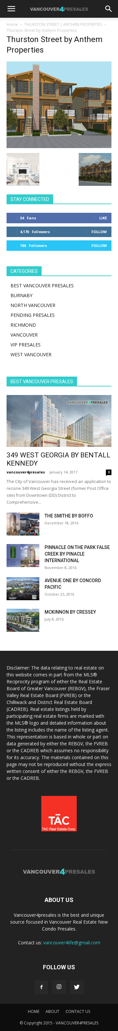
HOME (33, 1011)
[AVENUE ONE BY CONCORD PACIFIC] (23, 588)
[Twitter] (76, 987)
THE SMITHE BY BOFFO (69, 515)
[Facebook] (41, 987)
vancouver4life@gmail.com (71, 942)
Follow (99, 231)
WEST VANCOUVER (30, 354)
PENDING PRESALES (32, 315)
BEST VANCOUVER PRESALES (42, 285)
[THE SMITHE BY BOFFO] (23, 524)
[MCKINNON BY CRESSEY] (23, 620)
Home (12, 24)
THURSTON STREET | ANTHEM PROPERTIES (63, 24)
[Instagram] (59, 987)
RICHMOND (23, 325)
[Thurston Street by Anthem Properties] (59, 146)
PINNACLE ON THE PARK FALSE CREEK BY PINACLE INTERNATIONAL (77, 554)
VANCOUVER (24, 335)
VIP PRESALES (25, 344)
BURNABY (21, 295)
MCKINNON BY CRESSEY (70, 612)
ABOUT (52, 1011)
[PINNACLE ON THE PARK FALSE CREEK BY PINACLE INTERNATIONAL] (23, 555)
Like (103, 217)
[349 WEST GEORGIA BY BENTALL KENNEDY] (59, 421)
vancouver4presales (26, 472)
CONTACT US (78, 1011)
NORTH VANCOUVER (32, 305)
